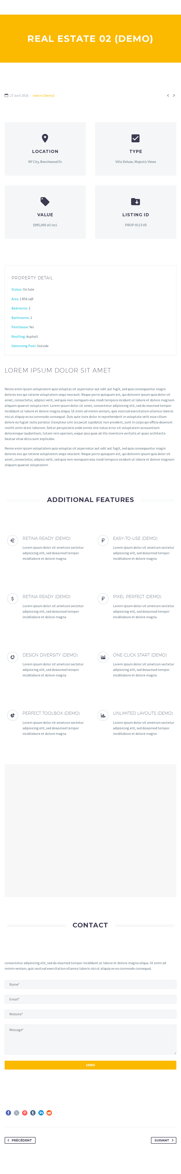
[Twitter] (16, 1113)
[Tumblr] (33, 1113)
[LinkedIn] (41, 1113)
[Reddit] (49, 1113)
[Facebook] (8, 1113)
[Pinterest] (24, 1113)
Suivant (162, 1140)
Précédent (22, 1140)
